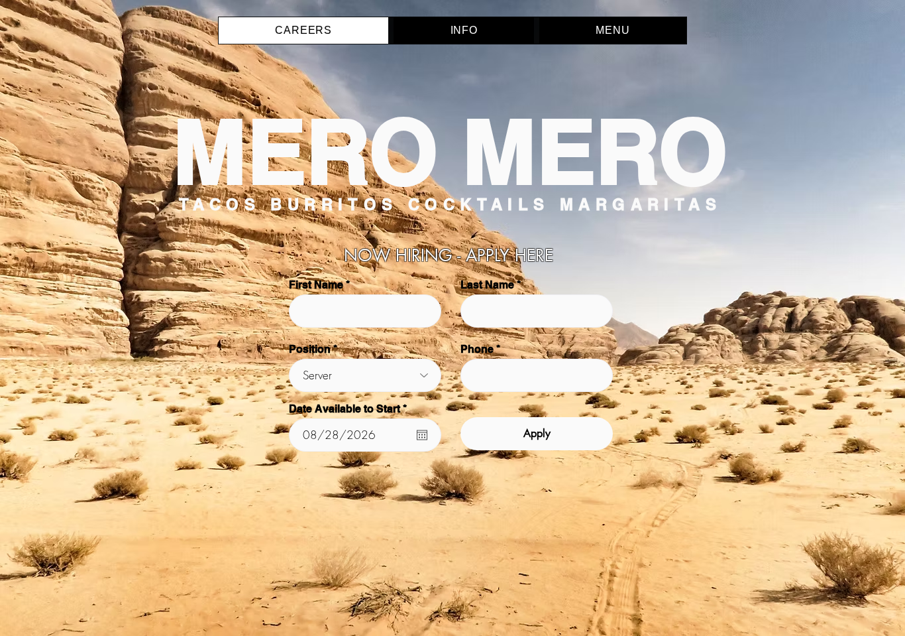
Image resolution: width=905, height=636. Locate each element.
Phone (477, 349)
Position (310, 349)
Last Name (487, 285)
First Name (316, 285)
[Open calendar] (422, 435)
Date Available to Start (351, 409)
